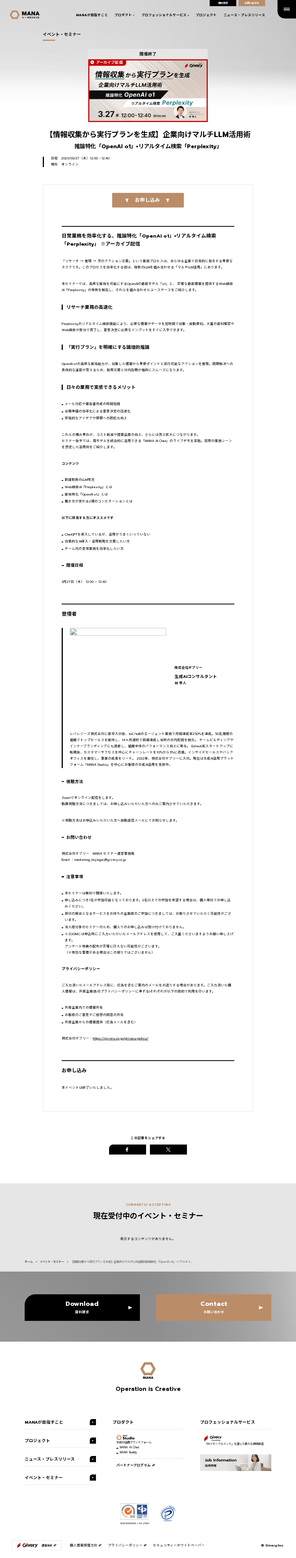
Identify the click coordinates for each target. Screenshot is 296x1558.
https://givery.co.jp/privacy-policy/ (120, 1038)
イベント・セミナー (52, 1262)
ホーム (29, 1262)
